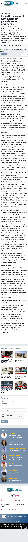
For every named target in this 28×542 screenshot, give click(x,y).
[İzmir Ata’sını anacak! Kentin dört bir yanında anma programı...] (14, 50)
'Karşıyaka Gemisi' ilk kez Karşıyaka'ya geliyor (6, 391)
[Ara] (26, 4)
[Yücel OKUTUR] (4, 479)
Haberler (3, 13)
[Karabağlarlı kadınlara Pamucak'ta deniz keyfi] (21, 354)
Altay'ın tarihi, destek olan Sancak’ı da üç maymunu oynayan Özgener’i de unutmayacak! (16, 436)
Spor (19, 9)
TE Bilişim (18, 521)
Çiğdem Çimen (13, 441)
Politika (14, 9)
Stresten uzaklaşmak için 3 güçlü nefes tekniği (18, 472)
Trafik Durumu (19, 500)
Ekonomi (25, 9)
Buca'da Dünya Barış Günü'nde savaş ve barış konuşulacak (6, 376)
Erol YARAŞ (12, 433)
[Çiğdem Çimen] (4, 442)
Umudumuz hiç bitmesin (15, 465)
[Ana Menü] (1, 3)
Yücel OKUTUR (13, 478)
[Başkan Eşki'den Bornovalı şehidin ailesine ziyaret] (21, 385)
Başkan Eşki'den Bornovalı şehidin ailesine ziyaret (19, 391)
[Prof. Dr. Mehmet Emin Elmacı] (4, 450)
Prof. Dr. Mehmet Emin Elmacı (17, 448)
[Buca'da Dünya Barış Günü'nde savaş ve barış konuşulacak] (7, 370)
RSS (5, 516)
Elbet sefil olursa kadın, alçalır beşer (17, 451)
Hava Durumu (6, 500)
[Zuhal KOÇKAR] (4, 464)
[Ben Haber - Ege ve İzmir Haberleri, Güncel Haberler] (14, 3)
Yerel (2, 9)
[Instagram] (15, 495)
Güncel (8, 9)
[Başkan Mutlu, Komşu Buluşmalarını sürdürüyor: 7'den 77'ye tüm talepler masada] (7, 354)
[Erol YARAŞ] (4, 435)
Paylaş (4, 54)
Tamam (24, 528)
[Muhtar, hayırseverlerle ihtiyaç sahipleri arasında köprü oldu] (21, 370)
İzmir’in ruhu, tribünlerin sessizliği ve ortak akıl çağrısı (16, 443)
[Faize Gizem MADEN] (4, 457)
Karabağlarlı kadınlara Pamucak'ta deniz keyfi (21, 360)
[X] (12, 495)
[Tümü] (26, 430)
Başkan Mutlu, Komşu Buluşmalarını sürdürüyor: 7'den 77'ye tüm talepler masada (6, 362)
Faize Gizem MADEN (14, 455)
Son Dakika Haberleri (8, 509)
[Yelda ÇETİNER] (4, 472)
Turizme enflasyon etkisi (15, 480)
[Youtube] (18, 495)
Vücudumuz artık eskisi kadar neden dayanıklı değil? (16, 458)
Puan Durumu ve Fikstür (6, 505)
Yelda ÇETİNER (13, 470)
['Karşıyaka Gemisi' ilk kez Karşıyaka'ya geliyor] (7, 385)
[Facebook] (10, 495)
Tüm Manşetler (20, 504)
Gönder (4, 421)
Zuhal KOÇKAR (13, 463)
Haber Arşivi (19, 509)
